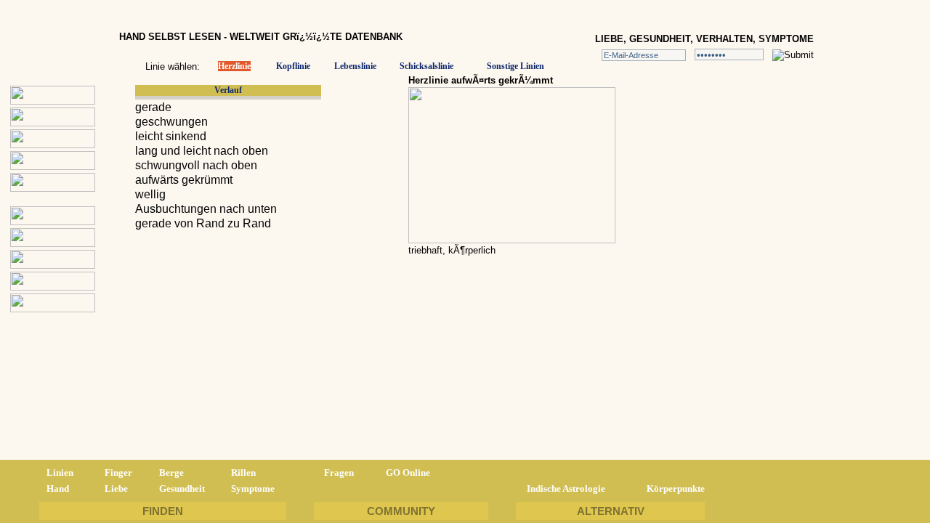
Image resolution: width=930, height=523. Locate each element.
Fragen (339, 472)
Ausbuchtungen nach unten (206, 209)
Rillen (243, 472)
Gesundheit (182, 488)
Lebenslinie (355, 66)
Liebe (116, 488)
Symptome (253, 488)
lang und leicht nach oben (201, 151)
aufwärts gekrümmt (183, 180)
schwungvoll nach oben (196, 165)
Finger (118, 472)
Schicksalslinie (426, 66)
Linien (59, 472)
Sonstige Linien (515, 66)
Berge (171, 472)
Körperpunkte (676, 488)
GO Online (408, 472)
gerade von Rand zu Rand (203, 223)
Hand (57, 488)
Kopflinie (293, 66)
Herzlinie (234, 66)
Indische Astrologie (566, 488)
